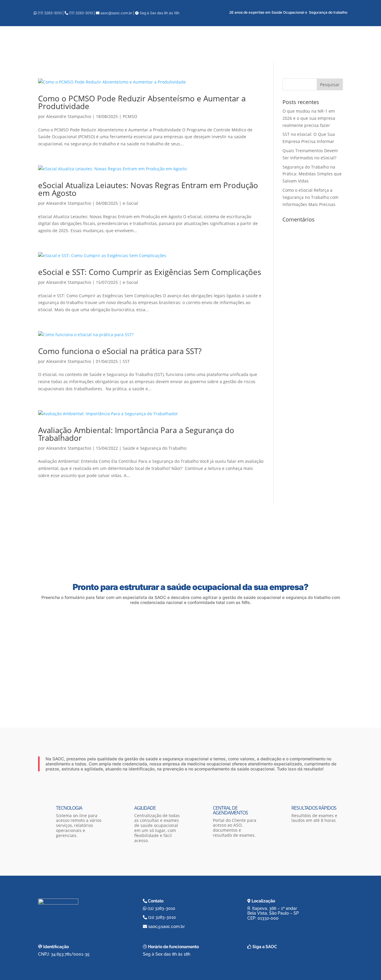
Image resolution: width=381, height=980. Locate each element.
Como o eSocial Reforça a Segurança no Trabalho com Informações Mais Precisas (310, 197)
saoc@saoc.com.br (116, 13)
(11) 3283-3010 (50, 13)
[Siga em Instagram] (268, 958)
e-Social (130, 203)
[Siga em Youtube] (296, 958)
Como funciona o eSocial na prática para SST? (120, 351)
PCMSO (130, 116)
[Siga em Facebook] (253, 958)
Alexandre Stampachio (68, 116)
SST (126, 361)
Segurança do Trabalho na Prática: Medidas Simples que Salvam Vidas (312, 174)
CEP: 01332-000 (263, 918)
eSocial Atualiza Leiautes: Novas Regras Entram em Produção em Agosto (148, 189)
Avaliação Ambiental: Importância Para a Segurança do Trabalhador (136, 434)
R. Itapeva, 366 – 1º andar (272, 908)
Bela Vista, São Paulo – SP (273, 913)
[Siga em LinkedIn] (282, 958)
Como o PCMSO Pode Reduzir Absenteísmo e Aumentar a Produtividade (142, 102)
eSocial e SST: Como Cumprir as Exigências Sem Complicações (149, 272)
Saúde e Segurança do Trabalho (154, 448)
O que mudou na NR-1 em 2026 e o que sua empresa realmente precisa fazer (308, 118)
